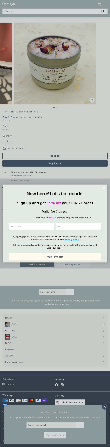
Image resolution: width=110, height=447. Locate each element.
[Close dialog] (104, 188)
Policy (72, 239)
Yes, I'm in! (55, 256)
